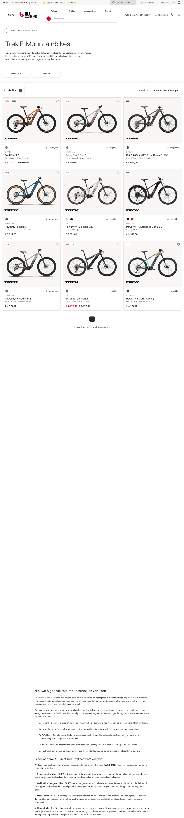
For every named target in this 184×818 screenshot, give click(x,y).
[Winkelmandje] (179, 14)
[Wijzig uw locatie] (179, 2)
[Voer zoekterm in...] (48, 18)
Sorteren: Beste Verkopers (167, 90)
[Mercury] (127, 147)
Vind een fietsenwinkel (166, 2)
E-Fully (46, 73)
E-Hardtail (16, 73)
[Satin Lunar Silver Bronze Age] (6, 291)
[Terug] (6, 30)
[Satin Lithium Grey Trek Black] (67, 291)
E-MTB (136, 697)
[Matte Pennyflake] (6, 147)
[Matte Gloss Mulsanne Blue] (6, 219)
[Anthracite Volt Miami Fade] (127, 291)
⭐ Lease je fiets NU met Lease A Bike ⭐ (59, 2)
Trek (36, 697)
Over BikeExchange (146, 2)
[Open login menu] (172, 14)
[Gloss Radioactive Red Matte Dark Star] (132, 219)
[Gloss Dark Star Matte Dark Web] (71, 219)
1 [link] (92, 319)
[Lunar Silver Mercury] (67, 147)
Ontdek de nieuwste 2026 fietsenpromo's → (20, 2)
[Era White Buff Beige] (67, 219)
